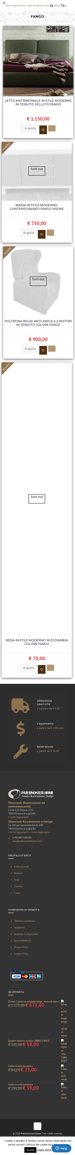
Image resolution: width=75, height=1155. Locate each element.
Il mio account (21, 866)
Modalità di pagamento (26, 934)
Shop (16, 879)
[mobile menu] (70, 5)
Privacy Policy (21, 947)
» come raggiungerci (18, 817)
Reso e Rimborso (22, 940)
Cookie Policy (21, 953)
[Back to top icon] (37, 1126)
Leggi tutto (44, 1150)
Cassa (17, 892)
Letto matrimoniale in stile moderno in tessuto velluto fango (38, 102)
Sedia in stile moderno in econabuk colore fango (36, 642)
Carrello (18, 886)
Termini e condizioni (24, 921)
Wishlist (18, 873)
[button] (43, 129)
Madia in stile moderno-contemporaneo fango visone (37, 207)
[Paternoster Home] (35, 5)
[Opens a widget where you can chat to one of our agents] (61, 1148)
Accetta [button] (30, 1150)
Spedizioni (19, 927)
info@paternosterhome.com (27, 841)
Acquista (30, 128)
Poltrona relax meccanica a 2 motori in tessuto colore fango (38, 323)
